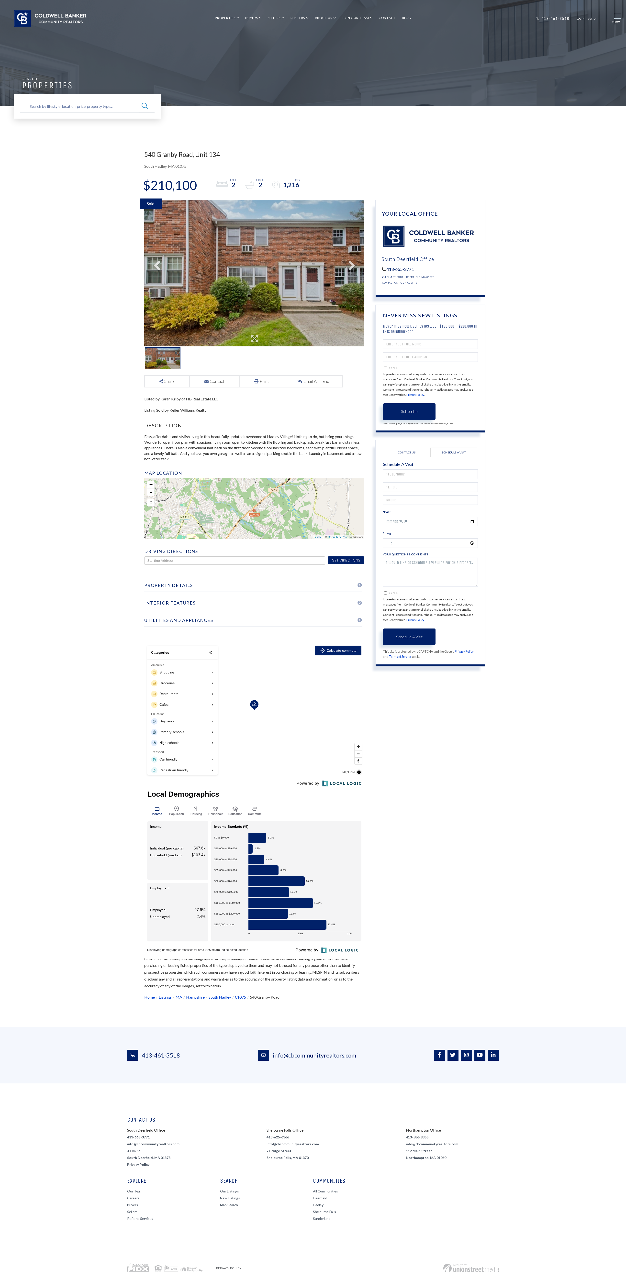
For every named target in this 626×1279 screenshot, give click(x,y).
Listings (165, 997)
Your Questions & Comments (405, 554)
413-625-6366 (278, 1137)
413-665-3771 (400, 269)
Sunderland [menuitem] (321, 1218)
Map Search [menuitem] (229, 1205)
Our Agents (409, 282)
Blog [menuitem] (406, 18)
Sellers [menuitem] (274, 18)
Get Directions (346, 560)
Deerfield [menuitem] (320, 1198)
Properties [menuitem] (225, 18)
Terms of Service (400, 657)
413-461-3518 (161, 1055)
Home (149, 997)
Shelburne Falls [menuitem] (324, 1212)
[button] (145, 106)
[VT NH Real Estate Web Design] (471, 1268)
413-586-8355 (417, 1137)
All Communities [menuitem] (325, 1191)
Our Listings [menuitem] (229, 1191)
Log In (580, 18)
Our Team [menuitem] (135, 1191)
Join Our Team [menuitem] (355, 18)
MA (179, 997)
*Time (387, 533)
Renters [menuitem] (298, 18)
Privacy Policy (415, 395)
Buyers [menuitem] (251, 18)
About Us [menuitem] (323, 18)
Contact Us (390, 282)
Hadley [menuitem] (318, 1205)
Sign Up (592, 18)
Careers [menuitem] (133, 1198)
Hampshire (195, 997)
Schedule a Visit (454, 452)
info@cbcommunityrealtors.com (314, 1055)
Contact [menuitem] (387, 18)
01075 (240, 997)
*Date (387, 512)
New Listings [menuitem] (230, 1198)
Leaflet (318, 537)
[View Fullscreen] (151, 503)
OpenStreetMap (338, 537)
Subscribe (409, 411)
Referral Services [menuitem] (140, 1218)
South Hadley (220, 997)
